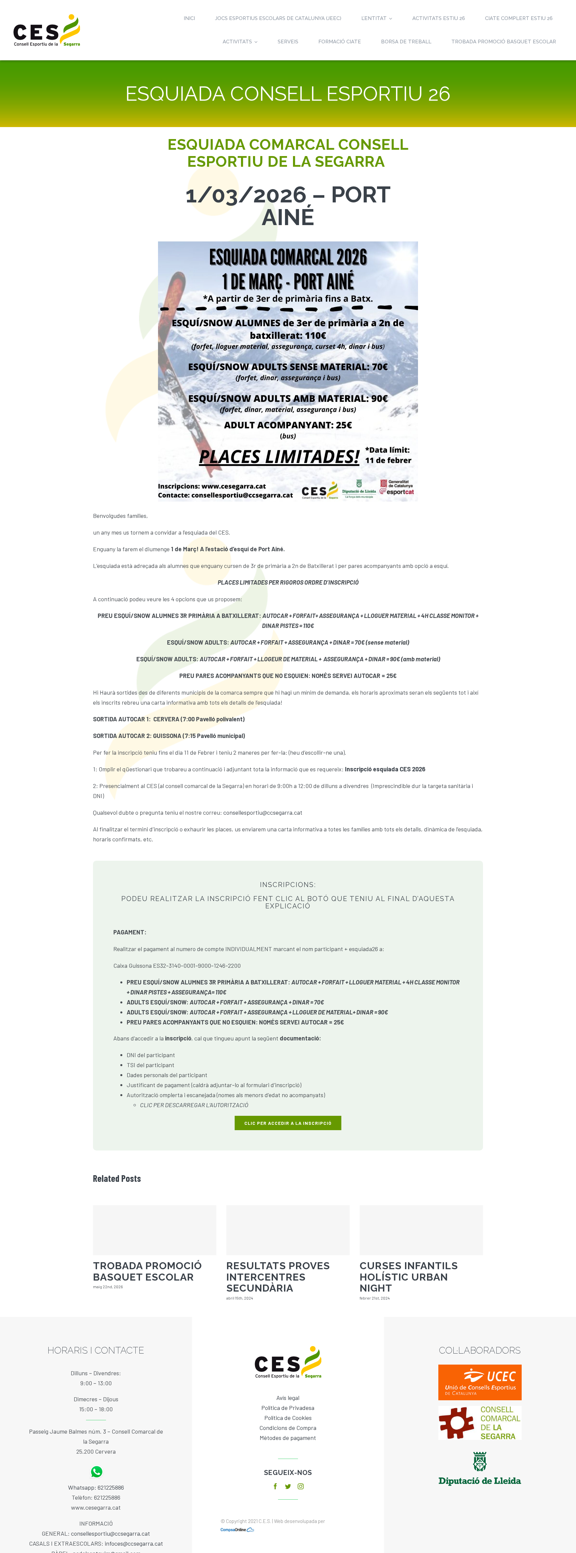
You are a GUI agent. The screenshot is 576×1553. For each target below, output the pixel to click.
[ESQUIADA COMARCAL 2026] (288, 244)
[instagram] (301, 1486)
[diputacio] (480, 1448)
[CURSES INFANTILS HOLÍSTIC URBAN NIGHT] (421, 1230)
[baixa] (480, 1409)
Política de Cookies (288, 1417)
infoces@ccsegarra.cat (134, 1543)
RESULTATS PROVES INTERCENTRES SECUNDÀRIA (278, 1277)
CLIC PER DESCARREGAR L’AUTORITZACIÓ (194, 1104)
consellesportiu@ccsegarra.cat (262, 812)
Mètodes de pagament (288, 1437)
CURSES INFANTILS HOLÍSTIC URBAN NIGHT (409, 1277)
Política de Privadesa (287, 1407)
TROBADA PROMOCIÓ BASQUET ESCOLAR (147, 1271)
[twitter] (288, 1486)
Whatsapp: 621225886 (96, 1487)
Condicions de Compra (287, 1427)
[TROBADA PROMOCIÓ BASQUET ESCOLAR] (154, 1230)
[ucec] (480, 1367)
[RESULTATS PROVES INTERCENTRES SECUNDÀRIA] (288, 1230)
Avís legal (287, 1397)
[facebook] (275, 1486)
